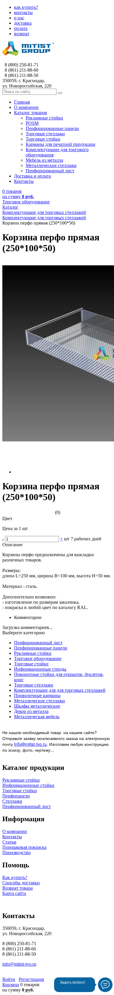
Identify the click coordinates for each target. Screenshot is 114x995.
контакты (23, 12)
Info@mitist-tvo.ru (30, 744)
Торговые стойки (31, 663)
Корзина (10, 984)
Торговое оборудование (37, 658)
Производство (16, 852)
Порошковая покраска (24, 847)
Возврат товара (17, 888)
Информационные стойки (28, 785)
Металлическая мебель (36, 716)
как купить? (26, 7)
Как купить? (14, 877)
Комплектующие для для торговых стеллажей (60, 690)
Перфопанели (16, 795)
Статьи (9, 841)
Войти (8, 979)
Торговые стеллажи (33, 684)
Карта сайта (14, 893)
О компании (14, 831)
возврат (21, 33)
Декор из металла (31, 711)
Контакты (12, 836)
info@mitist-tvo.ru (19, 964)
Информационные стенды (40, 669)
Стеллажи (12, 801)
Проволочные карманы (37, 695)
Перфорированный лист (38, 642)
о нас (19, 17)
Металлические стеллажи (39, 700)
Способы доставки (21, 882)
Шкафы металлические (37, 706)
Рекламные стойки (32, 653)
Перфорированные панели (40, 647)
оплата (20, 28)
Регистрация (31, 979)
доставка (23, 23)
